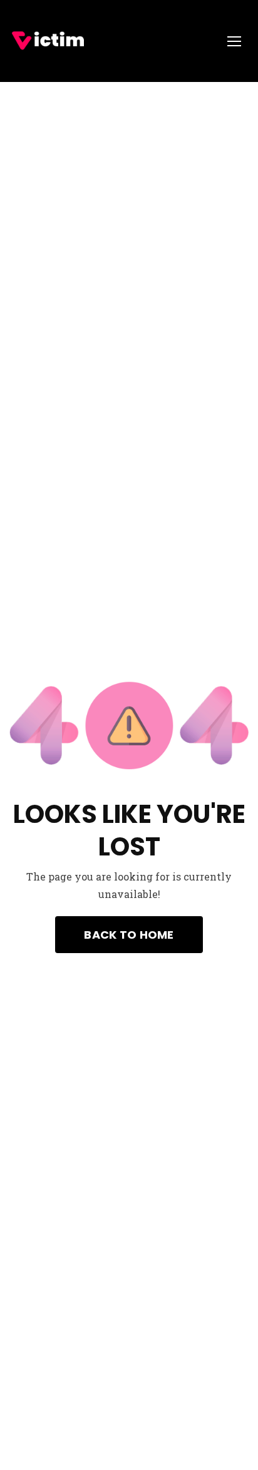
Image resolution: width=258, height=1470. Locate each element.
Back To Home (128, 934)
